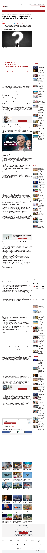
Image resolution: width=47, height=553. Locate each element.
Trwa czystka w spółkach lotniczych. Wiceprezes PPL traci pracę (6, 489)
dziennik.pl (22, 4)
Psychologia (39, 547)
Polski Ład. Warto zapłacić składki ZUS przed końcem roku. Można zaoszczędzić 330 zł (22, 236)
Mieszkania (25, 541)
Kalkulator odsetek (19, 547)
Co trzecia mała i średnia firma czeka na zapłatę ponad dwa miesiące (21, 386)
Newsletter (35, 4)
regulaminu (23, 531)
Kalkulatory (18, 544)
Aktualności (11, 540)
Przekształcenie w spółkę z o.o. (9, 62)
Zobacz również (22, 238)
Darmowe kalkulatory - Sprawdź (10, 423)
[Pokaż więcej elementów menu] (44, 9)
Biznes (5, 14)
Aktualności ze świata (5, 548)
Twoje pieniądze (11, 548)
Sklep (43, 4)
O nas (12, 550)
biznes (9, 429)
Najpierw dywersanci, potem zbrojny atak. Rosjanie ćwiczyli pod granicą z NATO (17, 521)
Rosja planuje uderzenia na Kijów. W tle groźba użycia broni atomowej (6, 512)
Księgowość (25, 547)
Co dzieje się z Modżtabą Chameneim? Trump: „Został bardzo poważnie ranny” (6, 521)
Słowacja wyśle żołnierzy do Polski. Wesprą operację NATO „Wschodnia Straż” (17, 512)
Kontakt (9, 550)
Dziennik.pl (32, 544)
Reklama (15, 550)
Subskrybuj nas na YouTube (8, 23)
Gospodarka (11, 544)
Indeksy (39, 540)
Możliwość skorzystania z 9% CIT (10, 64)
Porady (39, 548)
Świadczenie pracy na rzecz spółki (10, 69)
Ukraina (3, 541)
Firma (8, 14)
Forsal (3, 14)
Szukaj (43, 6)
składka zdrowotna (17, 429)
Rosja (3, 540)
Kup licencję (13, 426)
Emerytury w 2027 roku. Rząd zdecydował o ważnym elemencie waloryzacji (27, 470)
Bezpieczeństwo (4, 544)
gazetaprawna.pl (39, 4)
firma (6, 429)
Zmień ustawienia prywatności (33, 550)
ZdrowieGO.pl (30, 4)
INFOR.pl (18, 4)
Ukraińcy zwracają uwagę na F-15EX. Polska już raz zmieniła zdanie (27, 480)
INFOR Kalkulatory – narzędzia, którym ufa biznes (13, 420)
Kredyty (10, 547)
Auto (31, 547)
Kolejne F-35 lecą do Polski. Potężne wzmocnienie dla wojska (6, 480)
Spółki (39, 541)
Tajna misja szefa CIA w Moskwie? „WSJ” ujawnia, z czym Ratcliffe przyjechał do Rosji (6, 502)
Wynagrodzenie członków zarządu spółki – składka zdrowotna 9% (16, 71)
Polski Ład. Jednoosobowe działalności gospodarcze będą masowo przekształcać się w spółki (22, 118)
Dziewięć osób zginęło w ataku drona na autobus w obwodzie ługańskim (27, 512)
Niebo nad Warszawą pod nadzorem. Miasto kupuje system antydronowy (16, 489)
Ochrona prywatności (20, 550)
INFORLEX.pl (26, 4)
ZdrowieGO (39, 544)
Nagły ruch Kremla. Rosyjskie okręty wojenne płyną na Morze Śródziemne (17, 502)
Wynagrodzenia (18, 541)
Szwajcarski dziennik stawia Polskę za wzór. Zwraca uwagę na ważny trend (27, 521)
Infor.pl (25, 544)
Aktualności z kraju (4, 547)
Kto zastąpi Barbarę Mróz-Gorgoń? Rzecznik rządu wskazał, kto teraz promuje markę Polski (27, 489)
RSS (38, 550)
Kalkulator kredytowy (19, 548)
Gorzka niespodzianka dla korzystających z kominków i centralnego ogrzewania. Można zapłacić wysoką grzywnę (17, 470)
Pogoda (32, 548)
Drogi (31, 541)
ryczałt (12, 429)
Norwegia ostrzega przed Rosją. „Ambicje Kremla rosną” (27, 502)
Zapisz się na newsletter (18, 23)
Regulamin (26, 550)
